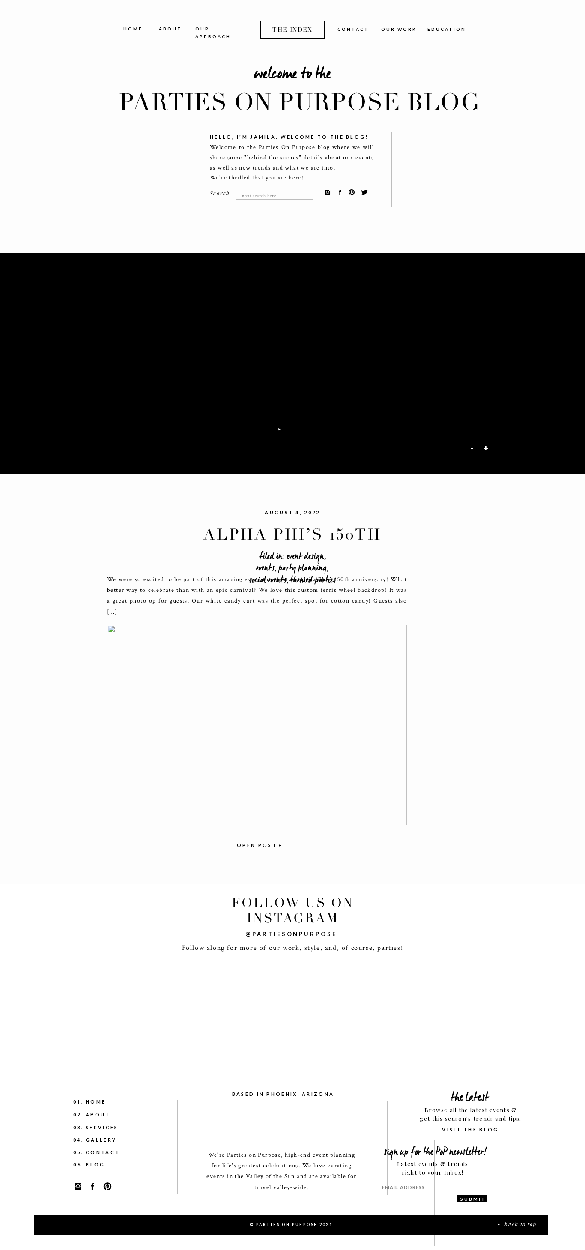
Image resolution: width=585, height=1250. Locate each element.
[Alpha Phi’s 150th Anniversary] (257, 725)
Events (265, 568)
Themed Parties (313, 580)
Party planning (302, 568)
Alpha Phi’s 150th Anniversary (292, 544)
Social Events (268, 580)
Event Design (305, 556)
